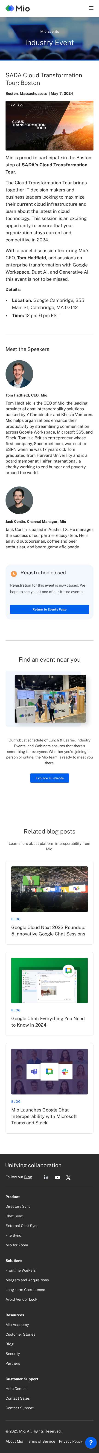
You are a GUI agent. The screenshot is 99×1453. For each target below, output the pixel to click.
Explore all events (50, 778)
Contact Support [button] (20, 1408)
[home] (18, 8)
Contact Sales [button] (18, 1398)
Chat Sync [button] (14, 1216)
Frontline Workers (21, 1270)
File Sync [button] (13, 1235)
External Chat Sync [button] (22, 1226)
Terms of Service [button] (41, 1441)
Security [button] (13, 1354)
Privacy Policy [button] (71, 1441)
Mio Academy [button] (17, 1325)
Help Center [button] (16, 1388)
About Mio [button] (14, 1441)
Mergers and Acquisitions (27, 1280)
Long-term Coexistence (25, 1290)
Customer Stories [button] (20, 1334)
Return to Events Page (49, 609)
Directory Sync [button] (18, 1206)
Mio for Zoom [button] (17, 1245)
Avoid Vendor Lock (21, 1299)
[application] (91, 1444)
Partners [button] (13, 1363)
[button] (90, 8)
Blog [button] (28, 1177)
